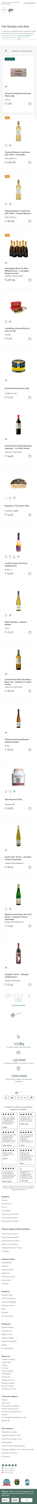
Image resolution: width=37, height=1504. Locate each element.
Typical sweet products (10, 1218)
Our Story (5, 1368)
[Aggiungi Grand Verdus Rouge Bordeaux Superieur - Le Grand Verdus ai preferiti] (30, 411)
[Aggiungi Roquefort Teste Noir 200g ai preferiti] (30, 470)
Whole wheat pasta (8, 1298)
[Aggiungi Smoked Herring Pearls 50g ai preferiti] (30, 352)
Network (5, 1421)
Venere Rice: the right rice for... (12, 1439)
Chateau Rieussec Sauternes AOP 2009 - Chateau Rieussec (18, 212)
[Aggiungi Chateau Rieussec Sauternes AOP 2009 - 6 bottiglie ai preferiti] (30, 117)
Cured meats (6, 1211)
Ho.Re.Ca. (5, 1377)
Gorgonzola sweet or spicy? (11, 1435)
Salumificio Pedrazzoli (9, 1341)
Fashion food (6, 1280)
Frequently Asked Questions (11, 1412)
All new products (7, 1316)
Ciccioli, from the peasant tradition (13, 1446)
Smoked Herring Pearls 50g (17, 388)
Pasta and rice (6, 1204)
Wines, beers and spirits (10, 1221)
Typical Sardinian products (11, 1241)
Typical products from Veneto (12, 1248)
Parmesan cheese (8, 1305)
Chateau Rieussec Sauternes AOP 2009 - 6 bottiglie (17, 153)
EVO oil (4, 1207)
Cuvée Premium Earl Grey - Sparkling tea (16, 564)
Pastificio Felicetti (7, 1327)
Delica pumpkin (7, 1442)
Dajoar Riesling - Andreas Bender (16, 623)
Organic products (7, 1270)
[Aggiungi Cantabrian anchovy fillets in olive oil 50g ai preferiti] (30, 293)
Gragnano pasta (7, 1295)
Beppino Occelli (7, 1334)
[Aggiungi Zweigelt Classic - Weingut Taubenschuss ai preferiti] (30, 940)
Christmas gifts (7, 1263)
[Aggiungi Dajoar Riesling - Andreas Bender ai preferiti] (30, 587)
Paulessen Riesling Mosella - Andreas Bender (17, 740)
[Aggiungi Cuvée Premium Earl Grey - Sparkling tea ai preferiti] (30, 528)
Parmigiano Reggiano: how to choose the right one (18, 1449)
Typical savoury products (10, 1214)
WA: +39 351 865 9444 (29, 3)
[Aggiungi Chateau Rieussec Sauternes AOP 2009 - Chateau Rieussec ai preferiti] (30, 176)
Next (18, 1000)
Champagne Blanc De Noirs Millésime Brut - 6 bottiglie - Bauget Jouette (17, 271)
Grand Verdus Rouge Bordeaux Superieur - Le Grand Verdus (18, 447)
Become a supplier (8, 1383)
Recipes (4, 1400)
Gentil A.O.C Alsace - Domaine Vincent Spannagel (18, 858)
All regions (5, 1251)
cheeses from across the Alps (12, 37)
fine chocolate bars (24, 35)
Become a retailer (8, 1386)
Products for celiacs (8, 1277)
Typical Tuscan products (10, 1244)
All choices (5, 1284)
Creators (5, 1365)
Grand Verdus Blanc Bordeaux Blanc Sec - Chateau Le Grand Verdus (18, 682)
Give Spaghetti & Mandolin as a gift (14, 1417)
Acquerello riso (7, 1331)
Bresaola (5, 1312)
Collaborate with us (8, 1380)
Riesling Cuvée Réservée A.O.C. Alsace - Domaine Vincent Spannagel (18, 917)
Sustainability (6, 1374)
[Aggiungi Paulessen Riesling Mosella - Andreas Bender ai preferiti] (30, 705)
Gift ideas (5, 1266)
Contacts (5, 1414)
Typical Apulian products (10, 1237)
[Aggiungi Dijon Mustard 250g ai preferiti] (30, 763)
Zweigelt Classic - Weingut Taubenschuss (17, 975)
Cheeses (5, 1200)
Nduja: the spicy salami (9, 1432)
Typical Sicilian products (10, 1234)
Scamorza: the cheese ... (10, 1453)
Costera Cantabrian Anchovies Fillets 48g (18, 94)
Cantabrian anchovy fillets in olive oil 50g (17, 329)
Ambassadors (6, 1362)
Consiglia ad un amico (9, 1389)
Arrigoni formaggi (8, 1338)
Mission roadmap (7, 1371)
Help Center (6, 1403)
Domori (4, 1345)
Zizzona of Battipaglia (9, 1302)
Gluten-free (6, 1273)
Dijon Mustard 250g (13, 799)
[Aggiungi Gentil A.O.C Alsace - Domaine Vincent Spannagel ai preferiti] (30, 822)
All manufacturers (8, 1348)
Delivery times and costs (10, 1409)
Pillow (4, 1309)
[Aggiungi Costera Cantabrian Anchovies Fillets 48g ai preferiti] (30, 59)
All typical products (18, 1005)
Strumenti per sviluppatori (11, 1406)
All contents (6, 1456)
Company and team (8, 1359)
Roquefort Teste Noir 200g (17, 506)
